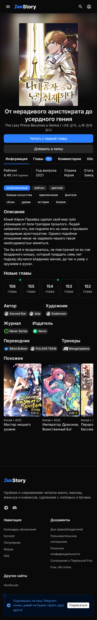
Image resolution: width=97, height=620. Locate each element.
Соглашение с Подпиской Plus (71, 560)
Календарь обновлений (20, 529)
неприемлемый (17, 188)
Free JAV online (60, 567)
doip (37, 313)
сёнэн (10, 202)
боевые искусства (19, 195)
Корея (69, 175)
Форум (8, 549)
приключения (48, 195)
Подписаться (78, 605)
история (43, 202)
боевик (61, 202)
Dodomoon (59, 313)
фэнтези (71, 195)
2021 (40, 175)
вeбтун (39, 188)
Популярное (12, 542)
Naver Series (18, 331)
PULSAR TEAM (46, 348)
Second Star (18, 313)
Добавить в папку (48, 149)
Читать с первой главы (48, 138)
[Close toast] (4, 595)
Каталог (9, 536)
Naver (42, 331)
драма (26, 202)
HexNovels (11, 585)
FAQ (6, 556)
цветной (57, 188)
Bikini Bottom (18, 348)
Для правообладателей (66, 529)
